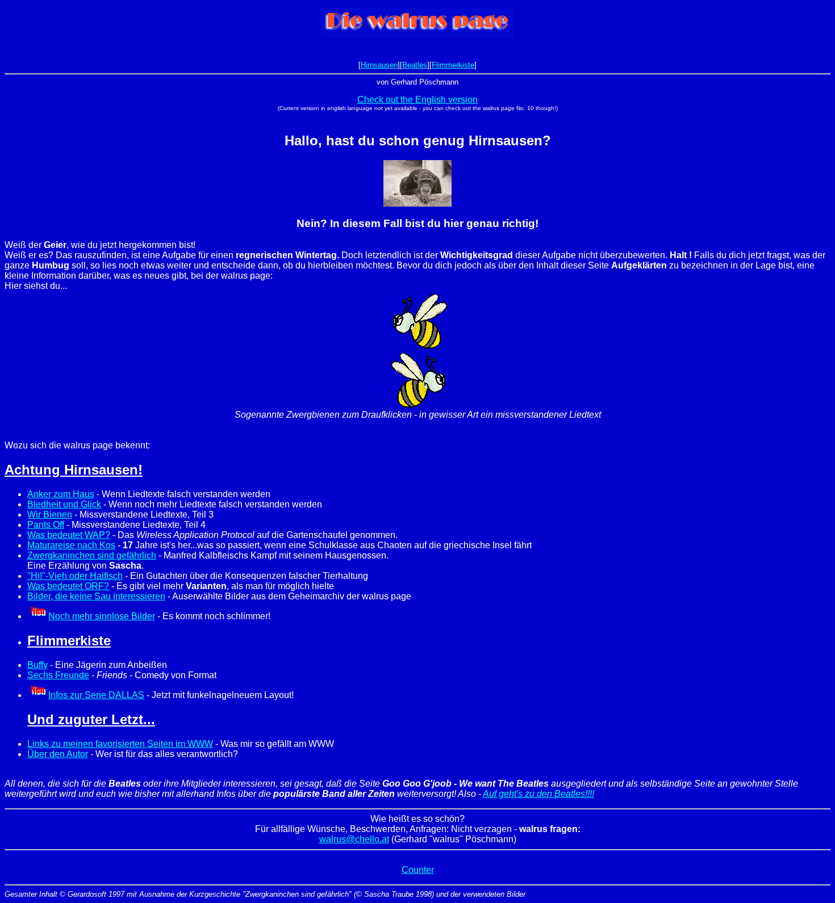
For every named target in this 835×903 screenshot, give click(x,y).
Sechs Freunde (58, 675)
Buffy (37, 665)
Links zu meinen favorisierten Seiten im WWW (120, 744)
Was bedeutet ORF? (68, 586)
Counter (418, 870)
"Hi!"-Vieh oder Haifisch (75, 576)
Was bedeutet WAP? (68, 535)
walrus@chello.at (354, 839)
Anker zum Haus (60, 494)
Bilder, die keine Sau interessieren (96, 596)
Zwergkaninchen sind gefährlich (91, 555)
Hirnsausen (379, 65)
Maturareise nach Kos (71, 545)
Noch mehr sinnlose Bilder (101, 616)
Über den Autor (57, 754)
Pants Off (45, 525)
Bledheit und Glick (64, 504)
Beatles (414, 65)
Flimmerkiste (453, 65)
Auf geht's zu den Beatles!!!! (538, 794)
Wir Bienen (49, 514)
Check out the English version (417, 99)
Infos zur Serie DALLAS (96, 695)
